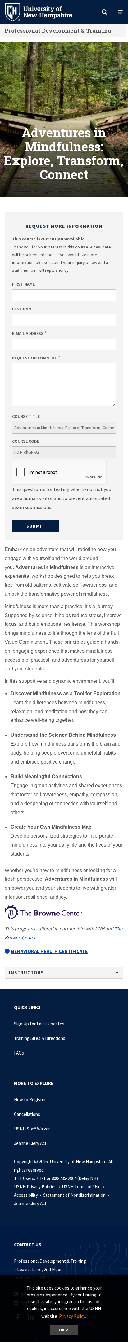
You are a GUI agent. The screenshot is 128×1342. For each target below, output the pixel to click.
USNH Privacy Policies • (37, 1187)
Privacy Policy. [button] (72, 1316)
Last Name (23, 309)
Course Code (25, 441)
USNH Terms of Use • (83, 1187)
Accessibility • (28, 1195)
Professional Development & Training (58, 30)
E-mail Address (27, 333)
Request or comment (34, 358)
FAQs (19, 1053)
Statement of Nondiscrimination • (76, 1195)
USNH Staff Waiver (32, 1129)
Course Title (26, 416)
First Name (23, 284)
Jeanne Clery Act (30, 1143)
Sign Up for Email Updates (39, 1024)
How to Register (30, 1100)
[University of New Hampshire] (43, 12)
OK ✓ (64, 1330)
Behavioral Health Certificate (49, 951)
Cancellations (27, 1114)
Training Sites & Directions (39, 1038)
